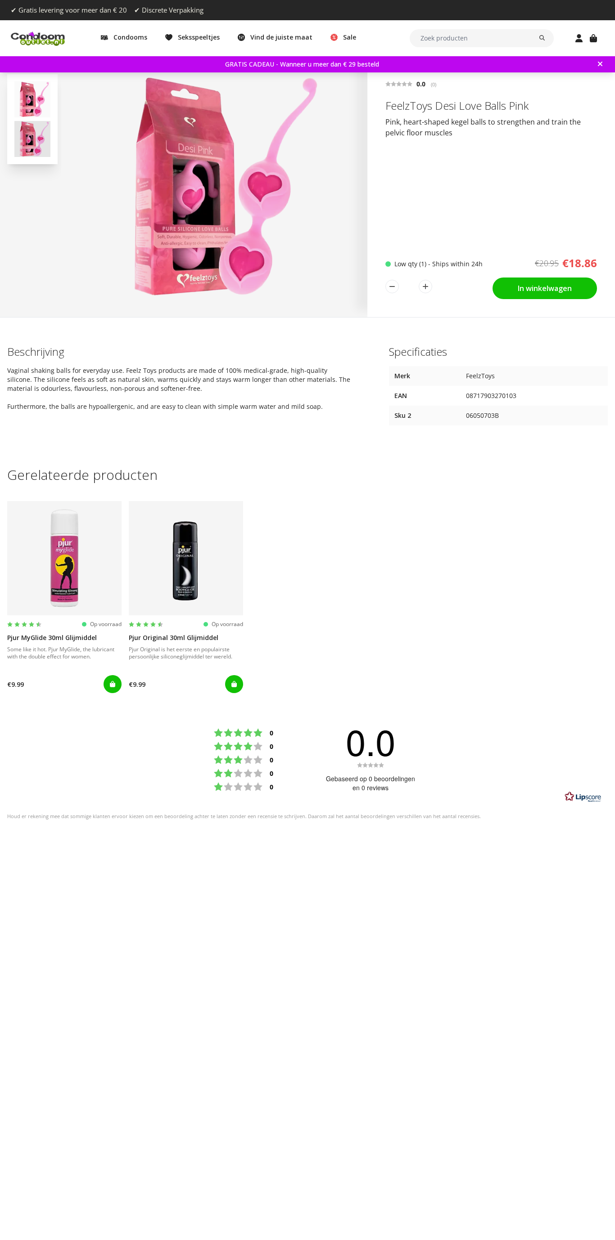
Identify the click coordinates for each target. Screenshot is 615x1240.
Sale (349, 37)
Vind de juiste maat (281, 37)
